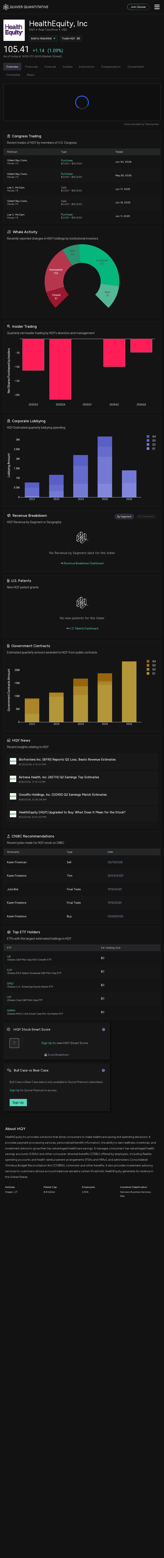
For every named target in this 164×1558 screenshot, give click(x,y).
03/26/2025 (115, 916)
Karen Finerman (17, 862)
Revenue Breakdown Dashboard (83, 563)
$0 (102, 958)
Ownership (13, 74)
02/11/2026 (115, 862)
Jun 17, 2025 (122, 189)
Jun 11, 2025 (122, 216)
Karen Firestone (16, 875)
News (30, 74)
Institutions (86, 66)
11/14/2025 (115, 889)
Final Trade (74, 889)
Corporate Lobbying (28, 421)
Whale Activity (25, 232)
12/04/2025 (115, 875)
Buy (69, 916)
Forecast (50, 66)
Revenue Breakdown (29, 515)
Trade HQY (68, 38)
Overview (12, 66)
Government (135, 66)
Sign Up (46, 1043)
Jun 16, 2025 (122, 202)
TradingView (152, 124)
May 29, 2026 (123, 175)
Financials (31, 66)
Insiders (67, 66)
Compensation (111, 66)
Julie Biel (12, 889)
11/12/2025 (115, 902)
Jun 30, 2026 (123, 161)
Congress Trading (26, 136)
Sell (69, 862)
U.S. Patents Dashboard (83, 628)
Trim (69, 875)
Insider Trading (24, 326)
